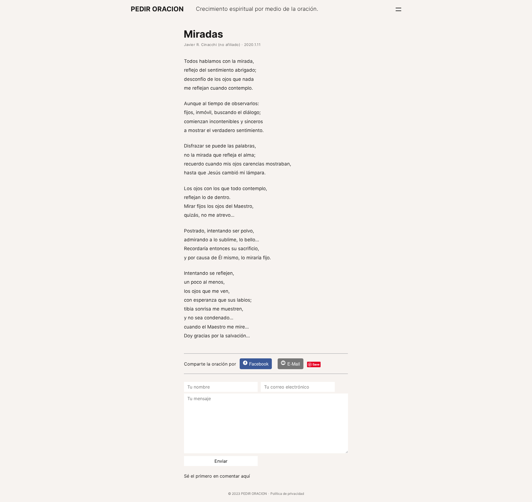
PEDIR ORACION (157, 9)
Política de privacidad (287, 493)
